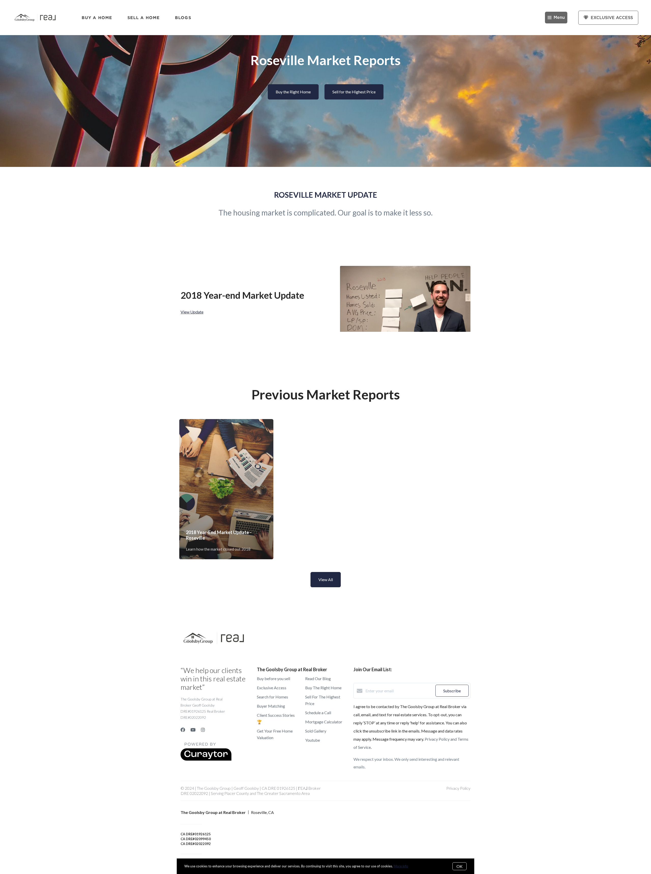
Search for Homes (272, 696)
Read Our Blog (318, 678)
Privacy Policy (458, 788)
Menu (559, 18)
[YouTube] (193, 730)
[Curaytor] (206, 759)
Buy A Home (97, 17)
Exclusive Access (271, 687)
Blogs (183, 17)
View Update (192, 311)
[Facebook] (183, 730)
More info (401, 866)
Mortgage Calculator (323, 721)
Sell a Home (143, 17)
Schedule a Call (318, 712)
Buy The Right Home (323, 687)
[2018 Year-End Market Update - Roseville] (226, 466)
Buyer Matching (271, 706)
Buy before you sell (273, 678)
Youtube (312, 740)
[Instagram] (203, 730)
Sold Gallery (315, 730)
